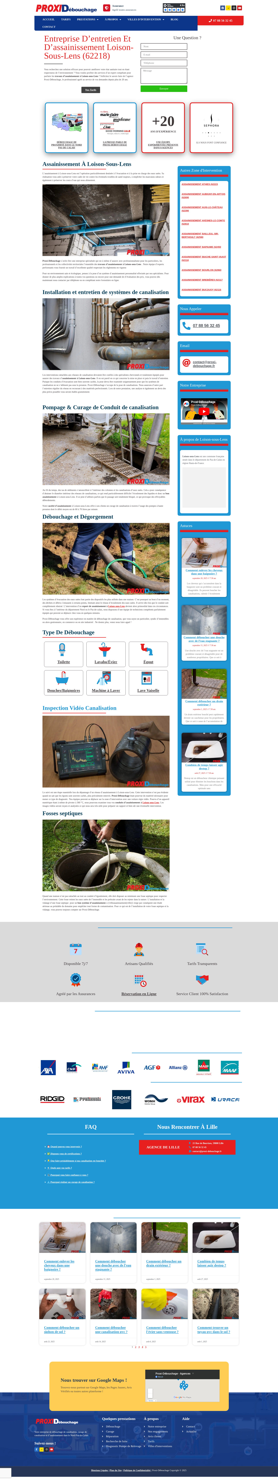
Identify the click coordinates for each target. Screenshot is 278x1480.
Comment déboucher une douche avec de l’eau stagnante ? (204, 639)
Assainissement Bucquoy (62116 (201, 289)
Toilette (63, 662)
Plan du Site (116, 1470)
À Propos (111, 19)
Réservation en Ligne (139, 994)
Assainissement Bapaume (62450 (201, 247)
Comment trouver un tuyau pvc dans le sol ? (213, 1330)
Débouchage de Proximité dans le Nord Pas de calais (66, 145)
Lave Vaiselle (148, 690)
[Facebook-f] (36, 1449)
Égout (148, 662)
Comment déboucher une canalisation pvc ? (111, 1330)
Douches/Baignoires (63, 690)
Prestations (86, 19)
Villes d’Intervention (144, 19)
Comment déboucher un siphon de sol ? (61, 1330)
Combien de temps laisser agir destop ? (204, 766)
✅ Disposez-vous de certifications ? (64, 1154)
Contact (49, 26)
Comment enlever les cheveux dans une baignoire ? (204, 572)
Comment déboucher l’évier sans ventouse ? (162, 1330)
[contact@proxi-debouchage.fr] (186, 363)
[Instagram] (234, 7)
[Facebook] (222, 7)
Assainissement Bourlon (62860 (201, 270)
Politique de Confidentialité (136, 1470)
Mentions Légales (99, 1470)
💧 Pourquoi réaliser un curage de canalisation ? (71, 1182)
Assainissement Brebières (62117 (202, 280)
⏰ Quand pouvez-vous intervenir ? (64, 1146)
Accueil (48, 19)
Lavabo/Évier (106, 662)
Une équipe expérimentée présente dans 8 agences (163, 145)
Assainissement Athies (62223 (200, 184)
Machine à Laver (106, 690)
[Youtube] (239, 7)
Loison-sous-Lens (116, 606)
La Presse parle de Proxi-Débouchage (115, 143)
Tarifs (66, 19)
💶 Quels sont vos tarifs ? (59, 1168)
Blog (174, 19)
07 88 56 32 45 (206, 325)
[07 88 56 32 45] (186, 326)
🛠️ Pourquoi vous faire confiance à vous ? (67, 1175)
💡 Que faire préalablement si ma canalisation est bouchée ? (76, 1161)
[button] (204, 120)
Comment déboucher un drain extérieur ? (204, 703)
